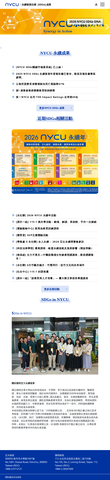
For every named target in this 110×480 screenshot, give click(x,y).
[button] (95, 4)
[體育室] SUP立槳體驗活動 (32, 235)
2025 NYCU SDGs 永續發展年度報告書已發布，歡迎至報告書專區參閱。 (56, 75)
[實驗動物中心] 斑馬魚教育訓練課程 (37, 228)
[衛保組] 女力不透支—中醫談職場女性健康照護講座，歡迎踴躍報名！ (55, 256)
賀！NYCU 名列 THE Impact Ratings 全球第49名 (47, 97)
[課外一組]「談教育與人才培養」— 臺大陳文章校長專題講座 (52, 278)
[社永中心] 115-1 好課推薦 (32, 271)
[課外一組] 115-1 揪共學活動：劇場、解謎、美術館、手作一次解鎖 (56, 221)
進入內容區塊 (7, 1)
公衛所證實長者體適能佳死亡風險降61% (40, 84)
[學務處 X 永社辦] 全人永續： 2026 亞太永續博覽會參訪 (50, 241)
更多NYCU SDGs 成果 (51, 108)
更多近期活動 (52, 289)
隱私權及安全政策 (13, 477)
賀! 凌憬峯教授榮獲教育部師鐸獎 (35, 90)
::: (1, 47)
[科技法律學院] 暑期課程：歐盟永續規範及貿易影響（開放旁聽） (55, 248)
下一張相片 (3, 27)
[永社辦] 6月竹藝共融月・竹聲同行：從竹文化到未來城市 (50, 265)
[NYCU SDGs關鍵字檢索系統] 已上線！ (40, 67)
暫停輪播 (4, 13)
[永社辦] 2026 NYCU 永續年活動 (36, 215)
